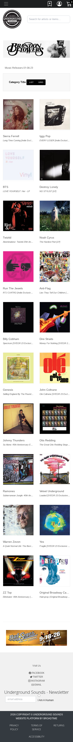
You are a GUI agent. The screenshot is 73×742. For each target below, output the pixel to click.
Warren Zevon (11, 541)
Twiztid (7, 237)
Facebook (37, 673)
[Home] (12, 18)
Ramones (9, 491)
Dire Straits (46, 339)
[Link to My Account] (59, 4)
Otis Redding (47, 440)
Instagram (38, 680)
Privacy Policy (14, 727)
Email (37, 684)
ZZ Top (7, 592)
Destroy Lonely (49, 186)
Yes (42, 541)
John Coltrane (48, 389)
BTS (5, 186)
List (31, 82)
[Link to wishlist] (50, 4)
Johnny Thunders (14, 440)
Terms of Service (36, 727)
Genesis (8, 389)
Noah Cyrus (47, 237)
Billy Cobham (11, 339)
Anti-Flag (45, 288)
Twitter (37, 677)
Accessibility (36, 736)
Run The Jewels (13, 288)
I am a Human (46, 700)
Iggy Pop (45, 136)
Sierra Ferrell (11, 136)
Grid (40, 82)
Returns (59, 725)
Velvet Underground (52, 491)
